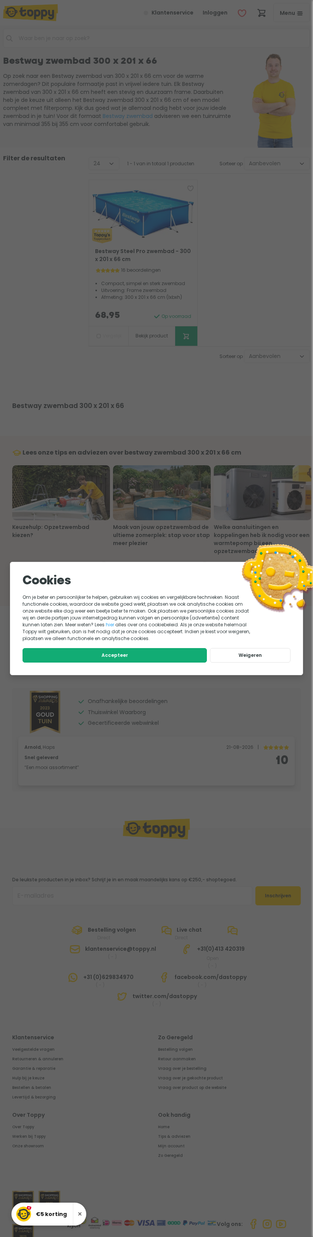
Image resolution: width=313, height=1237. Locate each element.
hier (110, 624)
